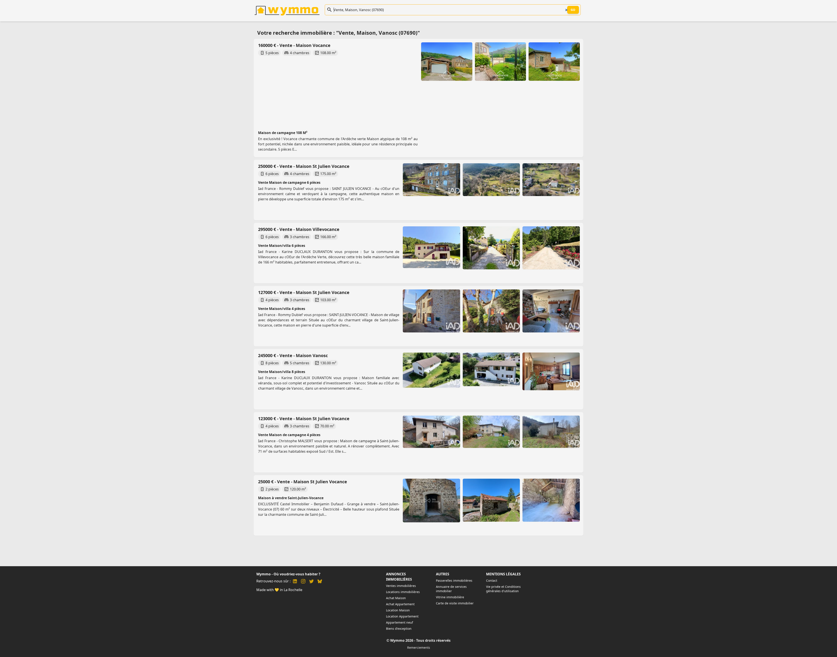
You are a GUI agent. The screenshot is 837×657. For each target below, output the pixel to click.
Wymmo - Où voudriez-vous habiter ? (288, 574)
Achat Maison (396, 598)
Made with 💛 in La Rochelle (279, 589)
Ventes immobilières (401, 586)
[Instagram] (303, 581)
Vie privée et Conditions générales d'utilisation (503, 589)
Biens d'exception (399, 628)
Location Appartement (402, 616)
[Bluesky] (319, 581)
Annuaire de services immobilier (451, 589)
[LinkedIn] (295, 581)
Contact (491, 580)
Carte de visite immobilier (455, 603)
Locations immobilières (403, 592)
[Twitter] (311, 581)
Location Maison (398, 610)
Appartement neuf (399, 622)
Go (573, 10)
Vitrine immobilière (450, 597)
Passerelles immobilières (454, 580)
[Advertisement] (388, 89)
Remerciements (418, 647)
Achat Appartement (400, 604)
